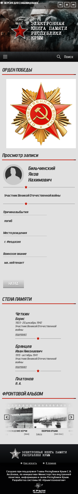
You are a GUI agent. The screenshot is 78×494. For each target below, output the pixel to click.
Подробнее (21, 334)
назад (14, 284)
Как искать (30, 463)
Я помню (51, 463)
